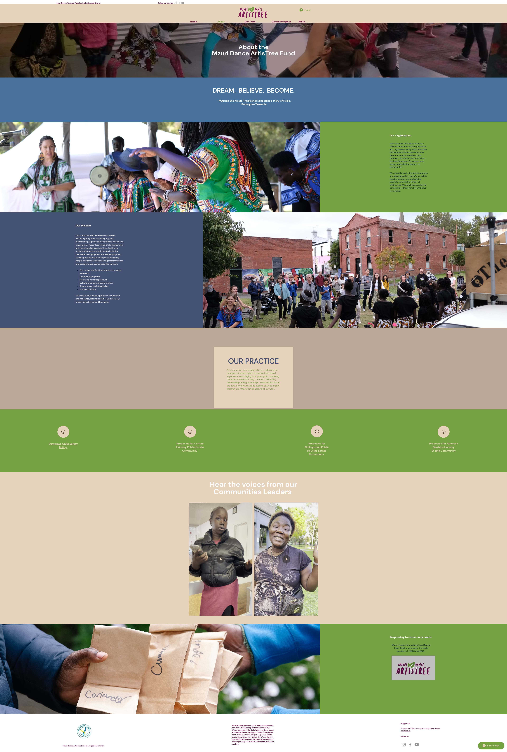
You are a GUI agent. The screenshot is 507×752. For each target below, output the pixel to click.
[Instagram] (176, 2)
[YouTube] (182, 2)
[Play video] (413, 668)
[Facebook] (179, 2)
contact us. (405, 731)
